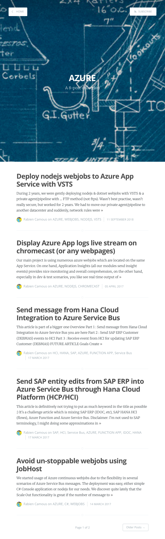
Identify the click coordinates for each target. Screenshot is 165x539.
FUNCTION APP (101, 353)
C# (66, 504)
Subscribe (145, 11)
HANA (64, 353)
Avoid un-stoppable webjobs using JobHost (72, 464)
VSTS (97, 219)
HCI (55, 353)
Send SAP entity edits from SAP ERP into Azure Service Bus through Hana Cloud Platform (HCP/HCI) (80, 389)
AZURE (58, 219)
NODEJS (86, 219)
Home (19, 11)
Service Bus (123, 353)
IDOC (127, 432)
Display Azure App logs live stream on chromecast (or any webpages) (77, 246)
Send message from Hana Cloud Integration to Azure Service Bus (68, 313)
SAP (73, 353)
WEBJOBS (71, 219)
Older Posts (135, 527)
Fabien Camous (35, 219)
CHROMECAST (88, 286)
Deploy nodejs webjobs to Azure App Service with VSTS (75, 180)
